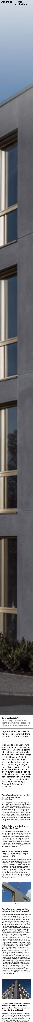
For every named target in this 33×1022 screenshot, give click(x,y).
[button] (4, 892)
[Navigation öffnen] (30, 3)
